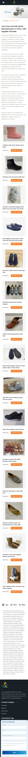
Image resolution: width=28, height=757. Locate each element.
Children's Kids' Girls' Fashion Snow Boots (13, 146)
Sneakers (4, 705)
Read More (5, 150)
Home (6, 21)
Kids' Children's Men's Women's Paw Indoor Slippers (13, 587)
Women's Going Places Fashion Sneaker (12, 303)
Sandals (3, 714)
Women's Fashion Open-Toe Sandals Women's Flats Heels (12, 524)
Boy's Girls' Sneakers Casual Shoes (13, 429)
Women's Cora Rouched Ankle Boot (13, 177)
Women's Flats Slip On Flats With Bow (13, 492)
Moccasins (4, 711)
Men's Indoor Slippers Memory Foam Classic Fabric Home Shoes (14, 367)
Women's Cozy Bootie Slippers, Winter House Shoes (12, 556)
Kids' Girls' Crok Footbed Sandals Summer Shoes (13, 399)
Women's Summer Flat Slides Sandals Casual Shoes (11, 460)
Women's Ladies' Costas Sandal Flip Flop (14, 271)
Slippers (3, 708)
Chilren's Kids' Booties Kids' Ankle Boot (13, 335)
